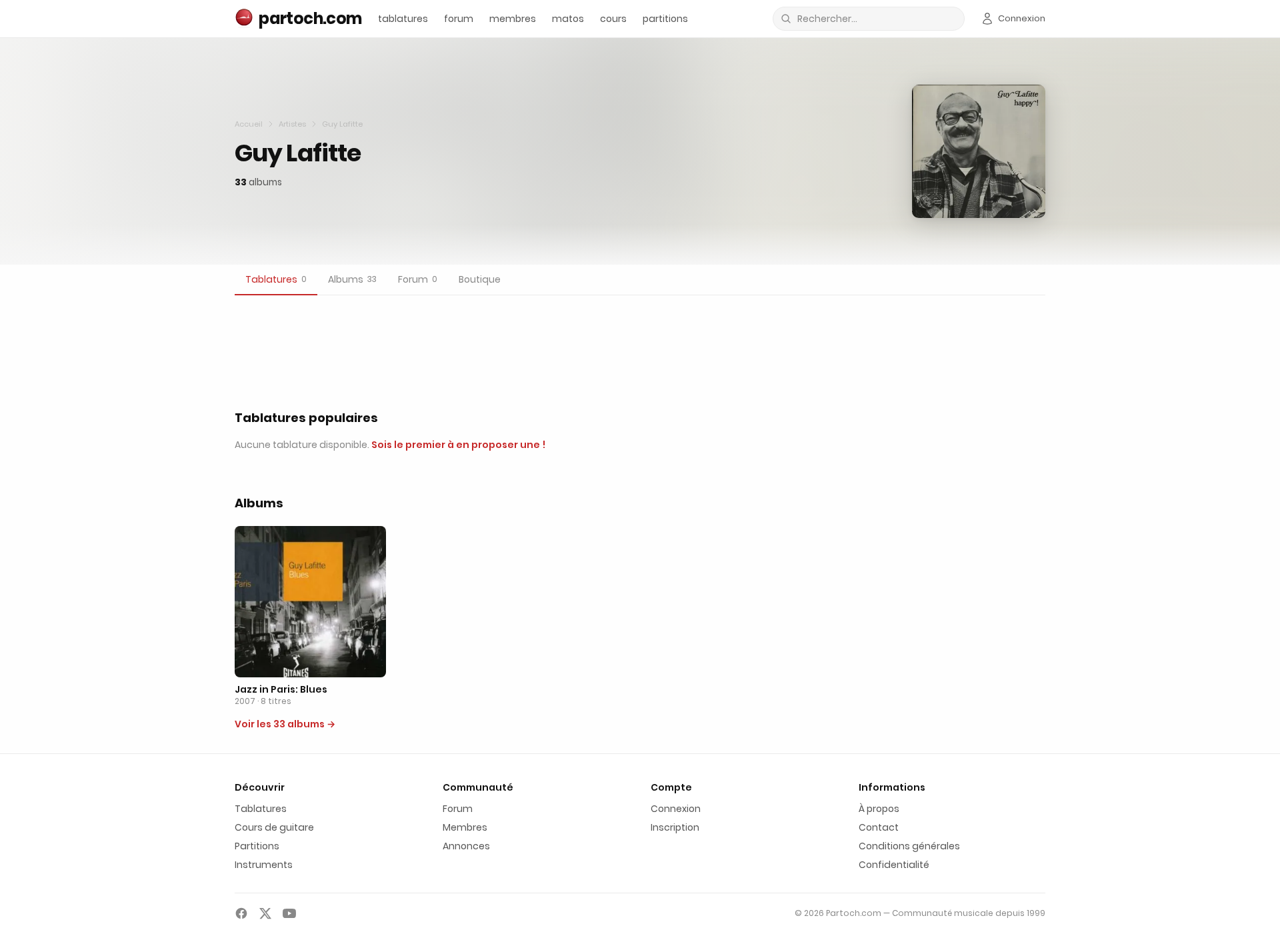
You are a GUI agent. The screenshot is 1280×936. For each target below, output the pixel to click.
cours (613, 18)
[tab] (276, 280)
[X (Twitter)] (265, 913)
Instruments (264, 864)
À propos (879, 808)
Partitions (257, 846)
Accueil (249, 124)
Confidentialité (894, 864)
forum (458, 18)
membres (512, 18)
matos (568, 18)
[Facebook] (241, 913)
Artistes (292, 124)
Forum (458, 808)
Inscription (675, 827)
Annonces (466, 846)
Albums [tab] (352, 279)
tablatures (403, 18)
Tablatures (261, 808)
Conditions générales (909, 846)
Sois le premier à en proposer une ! (458, 444)
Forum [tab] (417, 279)
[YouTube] (289, 913)
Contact (879, 827)
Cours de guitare (274, 827)
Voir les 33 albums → (285, 724)
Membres (465, 827)
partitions (665, 18)
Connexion (676, 808)
